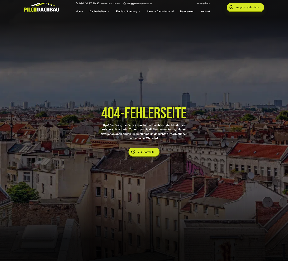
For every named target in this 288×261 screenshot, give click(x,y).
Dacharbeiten (98, 11)
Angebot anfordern (247, 7)
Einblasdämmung (126, 11)
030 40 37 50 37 (89, 3)
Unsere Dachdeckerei (160, 11)
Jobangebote (203, 3)
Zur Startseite (146, 152)
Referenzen (187, 11)
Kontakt (205, 11)
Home (79, 11)
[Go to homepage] (41, 7)
